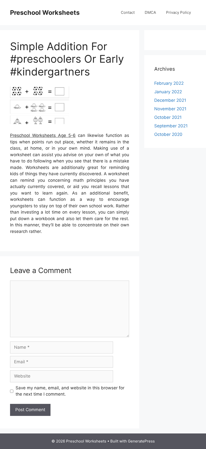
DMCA (150, 12)
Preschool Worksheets (45, 12)
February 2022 (169, 83)
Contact (128, 12)
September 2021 (171, 125)
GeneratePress (141, 441)
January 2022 (168, 91)
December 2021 (170, 100)
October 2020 (168, 134)
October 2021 (168, 117)
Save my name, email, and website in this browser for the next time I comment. (70, 391)
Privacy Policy (178, 12)
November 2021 (170, 108)
